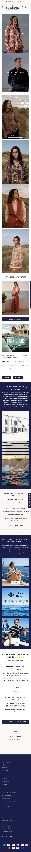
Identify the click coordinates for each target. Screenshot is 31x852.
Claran (15, 180)
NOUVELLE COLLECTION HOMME (15, 73)
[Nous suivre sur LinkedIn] (15, 836)
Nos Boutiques (5, 778)
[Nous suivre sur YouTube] (11, 836)
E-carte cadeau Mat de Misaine (10, 792)
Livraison (4, 818)
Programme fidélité (6, 795)
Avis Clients (5, 815)
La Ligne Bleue (5, 764)
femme (6, 377)
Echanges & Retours (7, 820)
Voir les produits (15, 319)
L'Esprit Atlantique (6, 762)
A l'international (5, 784)
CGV (3, 823)
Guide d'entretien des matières (9, 801)
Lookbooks (4, 767)
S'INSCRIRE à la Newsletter (15, 722)
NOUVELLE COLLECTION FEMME (15, 34)
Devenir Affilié (5, 781)
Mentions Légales (6, 826)
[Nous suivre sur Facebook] (2, 836)
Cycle (15, 269)
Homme (15, 642)
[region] (15, 739)
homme (17, 377)
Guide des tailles (6, 798)
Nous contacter (5, 806)
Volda (15, 224)
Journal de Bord (6, 770)
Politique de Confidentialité (8, 828)
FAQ (3, 803)
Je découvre (15, 135)
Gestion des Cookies (7, 831)
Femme (15, 582)
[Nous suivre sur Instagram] (7, 836)
